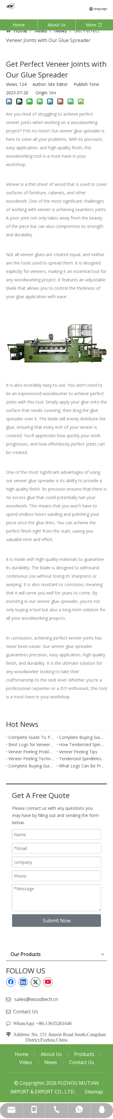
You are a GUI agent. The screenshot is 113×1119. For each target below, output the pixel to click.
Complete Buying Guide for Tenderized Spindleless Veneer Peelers (31, 766)
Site (52, 92)
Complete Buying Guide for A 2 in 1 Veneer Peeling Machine (82, 737)
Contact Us (25, 1011)
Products (84, 1054)
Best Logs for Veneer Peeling (31, 744)
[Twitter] (35, 982)
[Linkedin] (23, 982)
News (50, 1062)
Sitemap (94, 1091)
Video (25, 1062)
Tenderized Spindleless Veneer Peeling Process (82, 758)
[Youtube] (48, 982)
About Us (57, 25)
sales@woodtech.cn (36, 999)
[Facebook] (11, 982)
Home (19, 25)
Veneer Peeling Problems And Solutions (31, 752)
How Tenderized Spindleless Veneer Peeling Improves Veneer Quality (82, 744)
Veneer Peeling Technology (31, 758)
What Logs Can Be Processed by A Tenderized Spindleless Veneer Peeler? (82, 766)
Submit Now (57, 920)
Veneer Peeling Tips (78, 752)
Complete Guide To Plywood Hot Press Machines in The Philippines (31, 737)
